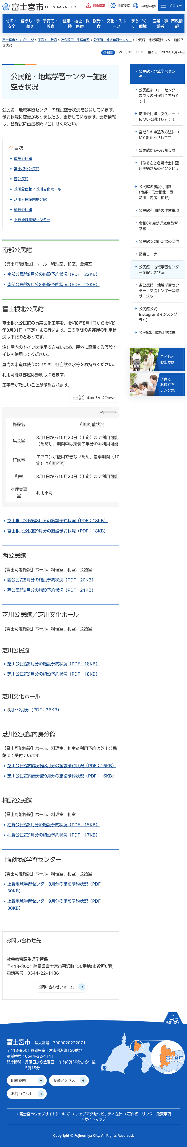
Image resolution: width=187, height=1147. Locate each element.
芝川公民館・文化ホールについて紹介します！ (159, 116)
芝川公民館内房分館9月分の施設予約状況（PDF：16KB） (61, 776)
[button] (96, 5)
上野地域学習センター (32, 220)
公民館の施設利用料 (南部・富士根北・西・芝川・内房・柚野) (158, 192)
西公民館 (21, 179)
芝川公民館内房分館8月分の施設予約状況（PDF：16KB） (61, 766)
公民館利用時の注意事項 (159, 210)
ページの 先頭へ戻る (173, 1021)
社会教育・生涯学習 (75, 39)
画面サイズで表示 (101, 397)
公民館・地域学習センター (113, 39)
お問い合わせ (22, 1093)
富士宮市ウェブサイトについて (44, 1114)
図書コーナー (150, 254)
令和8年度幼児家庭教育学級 (158, 225)
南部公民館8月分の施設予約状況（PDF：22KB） (53, 274)
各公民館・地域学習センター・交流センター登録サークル (159, 290)
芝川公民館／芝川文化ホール (37, 189)
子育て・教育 (47, 39)
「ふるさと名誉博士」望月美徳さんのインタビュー (159, 168)
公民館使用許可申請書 (157, 332)
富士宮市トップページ (18, 39)
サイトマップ (95, 1119)
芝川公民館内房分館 (30, 199)
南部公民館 (23, 158)
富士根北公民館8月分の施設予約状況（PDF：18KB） (57, 521)
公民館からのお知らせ (157, 150)
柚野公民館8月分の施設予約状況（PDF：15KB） (53, 825)
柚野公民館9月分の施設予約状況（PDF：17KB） (53, 835)
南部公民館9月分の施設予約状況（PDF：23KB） (53, 284)
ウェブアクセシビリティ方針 (98, 1114)
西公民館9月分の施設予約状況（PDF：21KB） (51, 590)
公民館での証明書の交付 (159, 241)
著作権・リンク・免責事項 (149, 1114)
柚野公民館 (23, 210)
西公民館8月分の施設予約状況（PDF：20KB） (51, 580)
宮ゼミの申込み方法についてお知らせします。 (159, 134)
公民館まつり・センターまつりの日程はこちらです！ (159, 95)
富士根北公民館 (26, 169)
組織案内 (18, 1080)
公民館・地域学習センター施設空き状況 (159, 269)
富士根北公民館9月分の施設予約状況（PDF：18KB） (57, 531)
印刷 (110, 52)
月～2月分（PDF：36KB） (35, 710)
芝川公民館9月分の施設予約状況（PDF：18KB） (53, 674)
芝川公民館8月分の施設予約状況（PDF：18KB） (53, 664)
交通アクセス (64, 1080)
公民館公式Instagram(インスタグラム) (158, 314)
